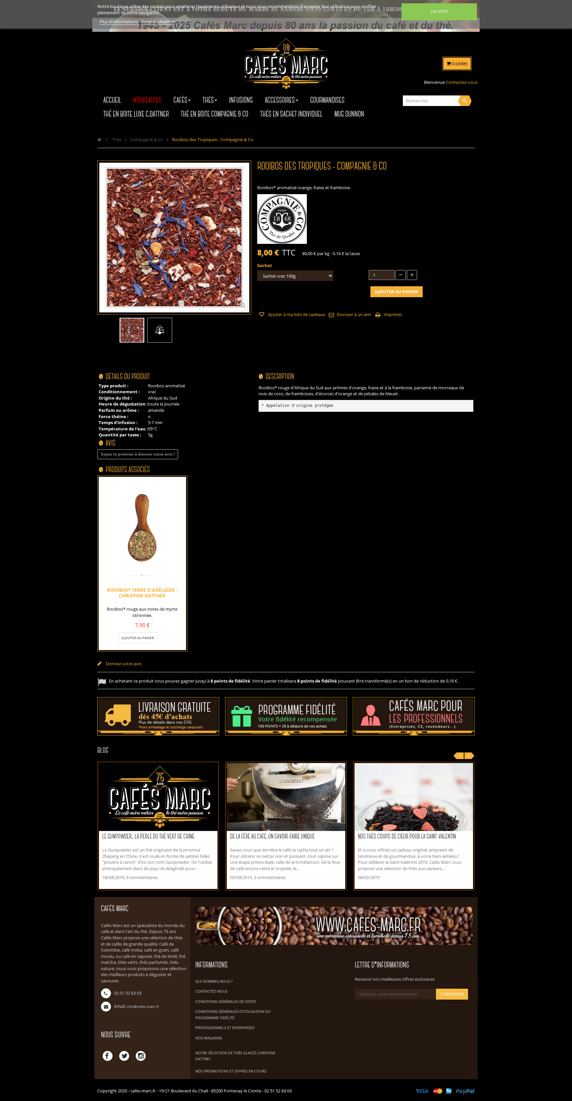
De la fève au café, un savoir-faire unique (272, 836)
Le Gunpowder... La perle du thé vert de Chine (148, 836)
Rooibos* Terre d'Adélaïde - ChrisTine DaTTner (142, 592)
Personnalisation (157, 22)
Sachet (265, 265)
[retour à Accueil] (99, 139)
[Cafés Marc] (286, 68)
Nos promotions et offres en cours (230, 1071)
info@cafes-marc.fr (143, 1006)
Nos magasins (208, 1037)
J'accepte (439, 11)
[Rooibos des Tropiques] (132, 330)
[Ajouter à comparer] (159, 638)
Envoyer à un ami (354, 314)
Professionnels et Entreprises (225, 1027)
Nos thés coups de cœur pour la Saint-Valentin (407, 836)
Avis (111, 443)
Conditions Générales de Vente (225, 1001)
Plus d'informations (119, 22)
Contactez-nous (211, 991)
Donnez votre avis (123, 664)
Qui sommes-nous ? (214, 981)
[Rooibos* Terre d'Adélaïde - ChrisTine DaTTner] (142, 528)
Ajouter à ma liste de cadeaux (296, 314)
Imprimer (393, 314)
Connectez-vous (462, 82)
